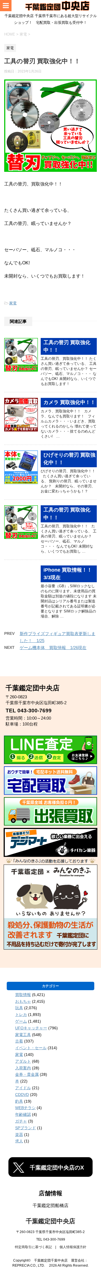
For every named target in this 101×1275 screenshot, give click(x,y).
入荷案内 (23, 1068)
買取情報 (23, 994)
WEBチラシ (25, 1107)
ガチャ (21, 1121)
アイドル (23, 1088)
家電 (13, 303)
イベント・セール (31, 1048)
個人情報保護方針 (72, 1247)
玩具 (19, 1008)
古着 (19, 1041)
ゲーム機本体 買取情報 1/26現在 (53, 647)
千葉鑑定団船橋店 (50, 1205)
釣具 (19, 1101)
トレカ (21, 1014)
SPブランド (25, 1128)
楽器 (19, 1134)
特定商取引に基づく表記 (33, 1247)
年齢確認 (23, 1114)
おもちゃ (23, 1001)
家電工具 (23, 1034)
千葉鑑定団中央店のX (57, 1167)
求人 (19, 1141)
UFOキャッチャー (31, 1028)
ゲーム (21, 1021)
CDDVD (22, 1094)
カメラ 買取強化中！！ (69, 402)
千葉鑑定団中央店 (50, 1221)
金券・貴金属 (27, 1074)
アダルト (23, 1061)
